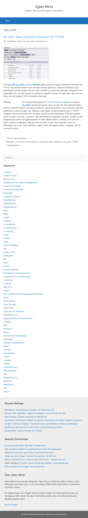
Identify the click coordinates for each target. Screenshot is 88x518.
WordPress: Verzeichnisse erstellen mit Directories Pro (29, 410)
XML (5, 388)
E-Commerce (9, 224)
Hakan (8, 456)
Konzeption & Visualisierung (16, 273)
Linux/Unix (8, 280)
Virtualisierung (10, 367)
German (8, 445)
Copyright (7, 193)
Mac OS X (7, 287)
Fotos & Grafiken (11, 245)
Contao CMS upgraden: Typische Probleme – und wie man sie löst (35, 413)
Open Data (8, 308)
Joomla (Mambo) (11, 270)
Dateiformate (9, 200)
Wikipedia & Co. (10, 377)
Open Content (9, 304)
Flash (5, 242)
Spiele (6, 346)
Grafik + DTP (9, 252)
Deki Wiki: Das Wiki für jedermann (30, 445)
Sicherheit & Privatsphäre (15, 336)
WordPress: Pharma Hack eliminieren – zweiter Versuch (40, 459)
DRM (5, 214)
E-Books (7, 221)
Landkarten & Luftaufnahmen (17, 276)
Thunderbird (9, 353)
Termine (7, 350)
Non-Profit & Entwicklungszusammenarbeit (23, 294)
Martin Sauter (11, 505)
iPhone (6, 266)
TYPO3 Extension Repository (60, 102)
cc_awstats (34, 84)
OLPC (6, 297)
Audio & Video (10, 175)
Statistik (58, 142)
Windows (7, 381)
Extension (31, 142)
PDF (5, 325)
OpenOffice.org (10, 315)
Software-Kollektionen (13, 343)
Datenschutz (61, 514)
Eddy (7, 466)
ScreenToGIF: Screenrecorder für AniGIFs (23, 431)
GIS (5, 249)
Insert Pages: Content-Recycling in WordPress (26, 417)
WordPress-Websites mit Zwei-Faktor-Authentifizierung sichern (34, 427)
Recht (6, 332)
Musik (6, 290)
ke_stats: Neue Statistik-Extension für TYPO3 (33, 37)
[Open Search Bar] (84, 20)
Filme (5, 235)
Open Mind (44, 7)
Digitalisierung (9, 207)
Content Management (13, 189)
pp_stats (20, 84)
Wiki (5, 374)
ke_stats (40, 142)
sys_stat (11, 84)
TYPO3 (9, 138)
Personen (7, 329)
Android (7, 172)
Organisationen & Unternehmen (17, 318)
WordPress (8, 384)
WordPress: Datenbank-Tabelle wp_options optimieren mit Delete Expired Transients (43, 420)
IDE (4, 259)
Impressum (50, 514)
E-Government (10, 228)
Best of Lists (9, 179)
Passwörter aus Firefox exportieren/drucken (33, 452)
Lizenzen (7, 283)
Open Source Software (13, 311)
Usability (7, 360)
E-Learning (8, 231)
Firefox (6, 238)
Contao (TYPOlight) (12, 186)
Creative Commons (12, 196)
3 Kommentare (13, 145)
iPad (5, 263)
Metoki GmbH (38, 514)
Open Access (9, 301)
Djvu (5, 210)
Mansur (8, 459)
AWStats (10, 142)
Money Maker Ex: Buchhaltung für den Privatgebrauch (37, 449)
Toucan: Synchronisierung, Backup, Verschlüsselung (44, 463)
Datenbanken (9, 203)
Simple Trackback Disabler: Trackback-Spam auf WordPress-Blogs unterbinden (41, 424)
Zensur (6, 391)
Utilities (6, 363)
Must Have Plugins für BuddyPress (29, 466)
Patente (7, 322)
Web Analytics (20, 138)
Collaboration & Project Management (20, 182)
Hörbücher (8, 256)
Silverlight (7, 339)
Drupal (6, 217)
